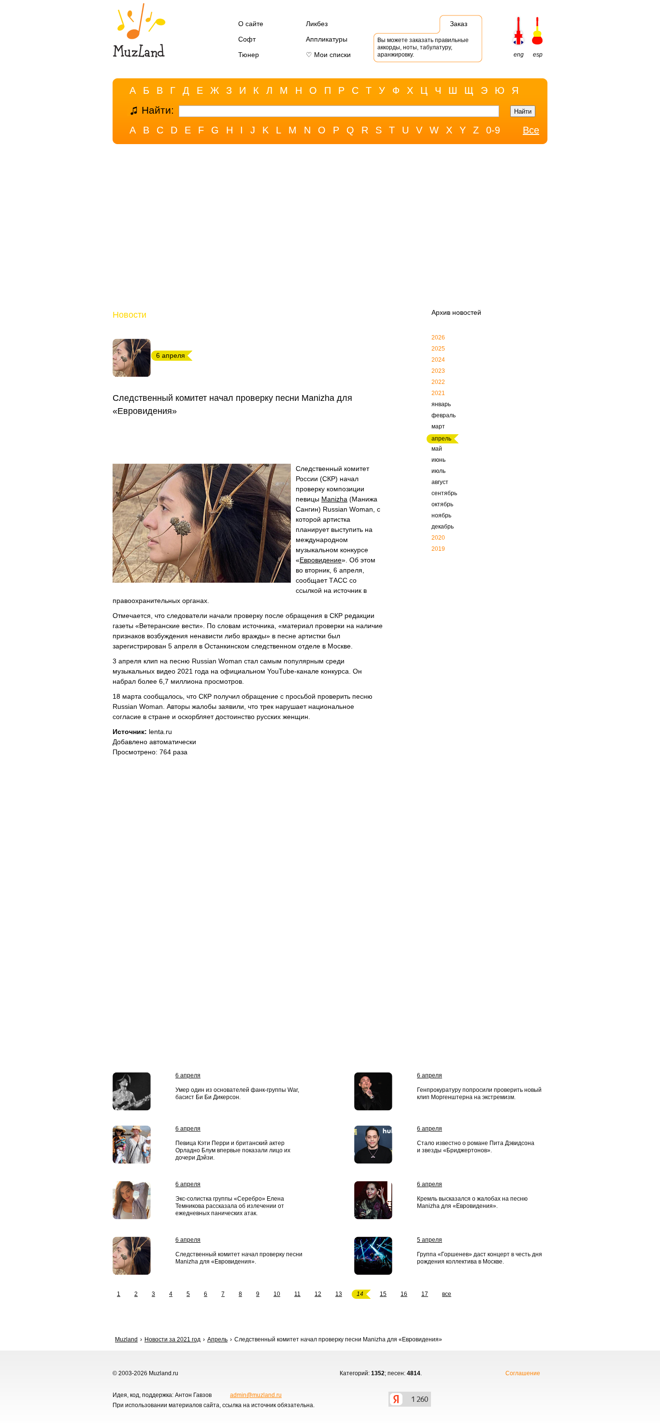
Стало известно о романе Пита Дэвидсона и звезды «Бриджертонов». (475, 1147)
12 (318, 1294)
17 (424, 1294)
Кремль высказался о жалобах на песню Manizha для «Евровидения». (472, 1202)
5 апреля (429, 1239)
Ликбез (317, 24)
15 (383, 1294)
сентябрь (444, 493)
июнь (438, 459)
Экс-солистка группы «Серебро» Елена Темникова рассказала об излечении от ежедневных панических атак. (229, 1206)
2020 (438, 537)
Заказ (458, 24)
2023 (438, 371)
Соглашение (522, 1373)
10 (276, 1294)
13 (338, 1294)
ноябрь (441, 515)
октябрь (442, 504)
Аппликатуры (326, 39)
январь (441, 404)
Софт (247, 39)
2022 (438, 382)
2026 (438, 337)
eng (519, 54)
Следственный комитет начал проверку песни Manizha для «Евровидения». (238, 1258)
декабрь (442, 526)
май (436, 448)
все (446, 1294)
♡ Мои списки (328, 55)
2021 (438, 393)
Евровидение (321, 560)
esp (538, 54)
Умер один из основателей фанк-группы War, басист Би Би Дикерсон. (237, 1094)
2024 (438, 359)
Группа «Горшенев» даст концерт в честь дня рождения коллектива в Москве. (479, 1258)
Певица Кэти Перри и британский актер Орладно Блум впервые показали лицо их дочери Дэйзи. (232, 1150)
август (439, 482)
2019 (438, 548)
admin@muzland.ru (256, 1395)
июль (438, 471)
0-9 (493, 130)
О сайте (250, 24)
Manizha (334, 499)
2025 (438, 348)
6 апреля (188, 1075)
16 (404, 1294)
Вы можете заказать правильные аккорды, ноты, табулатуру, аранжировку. (423, 47)
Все (531, 130)
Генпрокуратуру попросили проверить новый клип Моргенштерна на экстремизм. (479, 1094)
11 (297, 1294)
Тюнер (248, 55)
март (438, 426)
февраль (443, 415)
